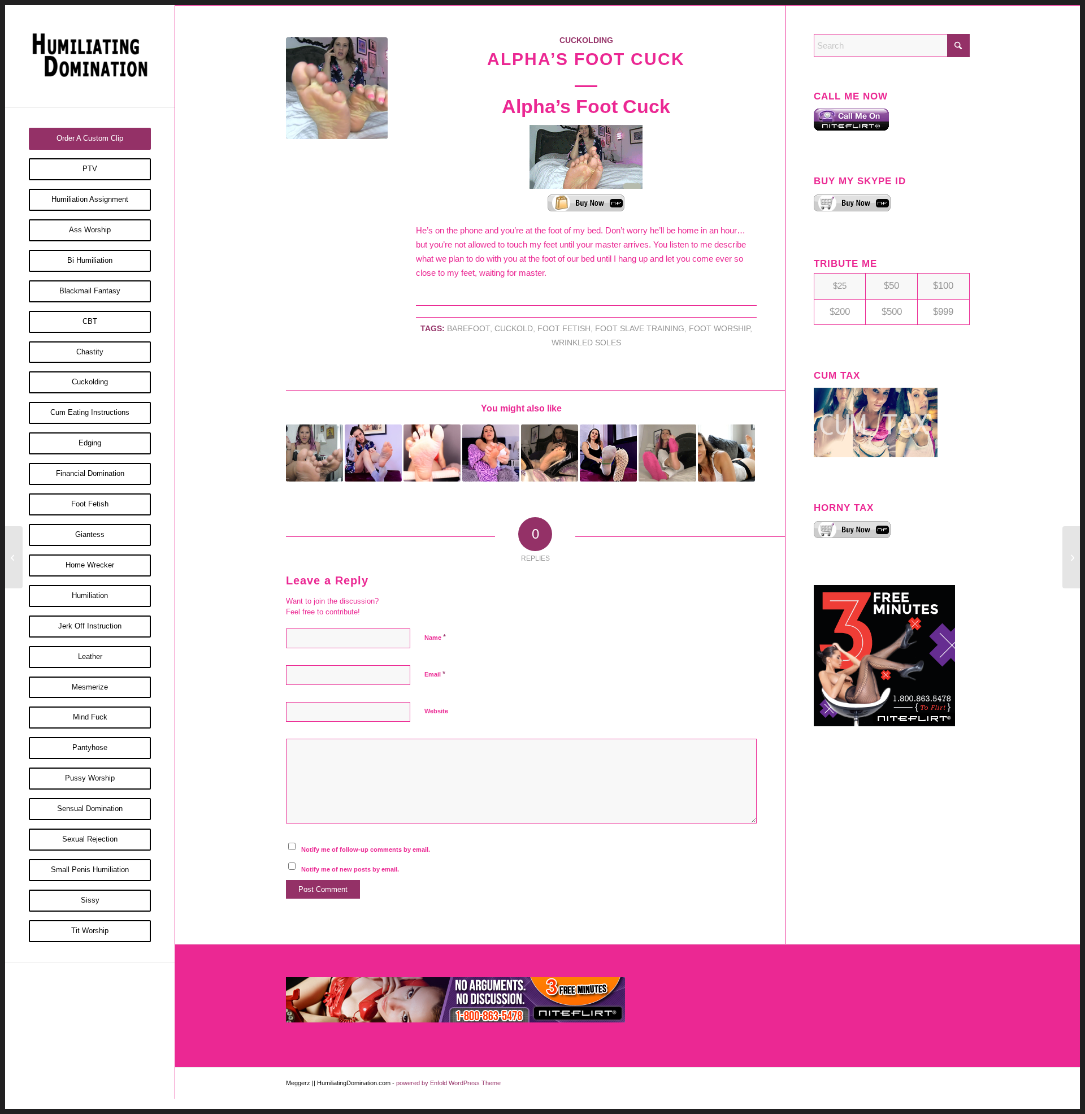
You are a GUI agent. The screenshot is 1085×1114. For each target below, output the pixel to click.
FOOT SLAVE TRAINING (639, 328)
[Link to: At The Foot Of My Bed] (667, 453)
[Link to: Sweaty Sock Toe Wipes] (608, 453)
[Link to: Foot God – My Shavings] (490, 453)
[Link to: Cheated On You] (314, 453)
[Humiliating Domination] (90, 56)
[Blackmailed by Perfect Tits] (1071, 557)
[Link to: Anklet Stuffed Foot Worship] (726, 453)
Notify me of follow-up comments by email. (365, 849)
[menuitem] (90, 138)
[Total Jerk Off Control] (14, 557)
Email (434, 674)
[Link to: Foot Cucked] (549, 453)
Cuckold (513, 328)
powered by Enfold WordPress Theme (448, 1083)
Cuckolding (586, 40)
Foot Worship (719, 328)
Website (436, 711)
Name (435, 637)
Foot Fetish (564, 328)
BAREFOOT (468, 328)
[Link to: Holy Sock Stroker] (373, 453)
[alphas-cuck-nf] (337, 88)
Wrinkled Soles (586, 343)
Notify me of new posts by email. (350, 869)
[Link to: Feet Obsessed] (432, 453)
